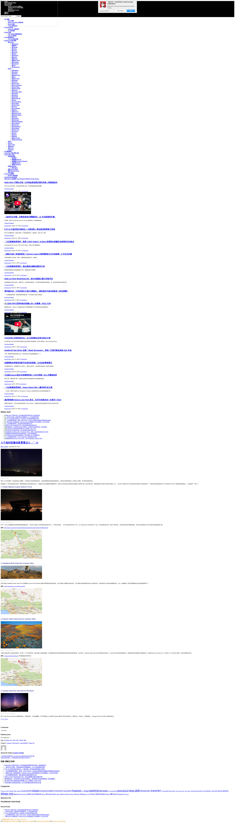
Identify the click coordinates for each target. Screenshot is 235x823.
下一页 (5, 719)
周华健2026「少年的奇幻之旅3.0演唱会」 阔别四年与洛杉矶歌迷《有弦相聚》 (36, 291)
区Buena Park (15, 78)
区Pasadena (15, 118)
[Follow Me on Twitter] (26, 821)
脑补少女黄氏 (4, 446)
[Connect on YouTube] (58, 821)
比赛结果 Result (16, 163)
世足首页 (14, 158)
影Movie (38, 794)
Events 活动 (7, 32)
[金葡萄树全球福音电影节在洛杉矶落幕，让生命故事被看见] (20, 433)
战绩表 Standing (16, 164)
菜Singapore (15, 62)
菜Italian (14, 54)
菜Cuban (14, 49)
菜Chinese (15, 47)
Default (35, 790)
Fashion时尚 (67, 791)
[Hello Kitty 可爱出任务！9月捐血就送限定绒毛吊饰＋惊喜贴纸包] (22, 415)
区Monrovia (15, 111)
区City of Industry (17, 85)
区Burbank (15, 80)
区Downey (14, 90)
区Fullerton (15, 93)
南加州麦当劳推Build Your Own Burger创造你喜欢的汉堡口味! (18, 756)
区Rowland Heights (17, 121)
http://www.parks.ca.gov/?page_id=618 (14, 586)
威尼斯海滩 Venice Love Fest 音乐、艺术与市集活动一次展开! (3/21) (32, 400)
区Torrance (15, 131)
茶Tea (9, 141)
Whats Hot (32, 743)
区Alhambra (15, 70)
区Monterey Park (16, 113)
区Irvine (14, 100)
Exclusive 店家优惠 (13, 29)
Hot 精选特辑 (7, 151)
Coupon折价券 (26, 791)
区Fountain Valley (17, 92)
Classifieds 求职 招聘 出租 (11, 153)
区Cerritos (14, 82)
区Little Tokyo (16, 105)
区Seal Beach (15, 128)
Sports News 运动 (9, 154)
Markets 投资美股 (13, 175)
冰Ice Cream (11, 144)
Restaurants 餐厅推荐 (10, 40)
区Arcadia (14, 73)
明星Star (54, 794)
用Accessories (70, 794)
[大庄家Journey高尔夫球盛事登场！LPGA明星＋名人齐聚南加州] (22, 435)
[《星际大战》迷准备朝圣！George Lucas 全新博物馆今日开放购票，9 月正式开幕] (26, 422)
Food (82, 791)
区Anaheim (15, 72)
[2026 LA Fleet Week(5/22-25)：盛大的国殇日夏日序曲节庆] (20, 425)
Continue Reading (9, 188)
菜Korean (14, 57)
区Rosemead (15, 120)
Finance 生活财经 (9, 174)
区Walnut (14, 136)
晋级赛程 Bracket (16, 159)
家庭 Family (31, 794)
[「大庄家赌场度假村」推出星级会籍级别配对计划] (18, 423)
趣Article (108, 794)
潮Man (58, 794)
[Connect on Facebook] (42, 821)
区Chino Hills (15, 83)
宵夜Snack (11, 146)
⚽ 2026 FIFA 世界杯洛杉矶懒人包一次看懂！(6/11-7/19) (27, 303)
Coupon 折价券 (8, 27)
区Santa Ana (15, 125)
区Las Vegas (15, 103)
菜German (14, 52)
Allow (130, 10)
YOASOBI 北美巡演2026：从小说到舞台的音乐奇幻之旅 (27, 338)
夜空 (17, 740)
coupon (19, 791)
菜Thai (13, 65)
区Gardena (15, 95)
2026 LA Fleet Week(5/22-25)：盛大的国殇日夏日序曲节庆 (28, 279)
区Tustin (14, 133)
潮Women (62, 794)
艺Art (88, 794)
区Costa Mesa (15, 87)
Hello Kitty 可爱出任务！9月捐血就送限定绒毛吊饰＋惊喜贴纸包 (30, 182)
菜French (14, 50)
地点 (11, 740)
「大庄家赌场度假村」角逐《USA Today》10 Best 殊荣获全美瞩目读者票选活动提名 (39, 242)
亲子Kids (92, 794)
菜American (15, 44)
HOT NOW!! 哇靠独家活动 (15, 34)
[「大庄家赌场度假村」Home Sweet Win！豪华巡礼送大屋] (20, 436)
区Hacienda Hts (16, 98)
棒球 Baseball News (13, 171)
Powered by (102, 11)
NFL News (11, 172)
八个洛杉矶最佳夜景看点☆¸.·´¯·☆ (19, 442)
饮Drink (10, 143)
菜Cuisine (11, 42)
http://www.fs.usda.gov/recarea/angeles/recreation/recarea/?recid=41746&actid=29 (26, 527)
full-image (6, 740)
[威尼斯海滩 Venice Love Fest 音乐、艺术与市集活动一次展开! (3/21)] (23, 438)
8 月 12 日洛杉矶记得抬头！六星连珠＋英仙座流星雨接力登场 (29, 229)
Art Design (3, 791)
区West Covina (16, 138)
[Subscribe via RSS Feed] (9, 821)
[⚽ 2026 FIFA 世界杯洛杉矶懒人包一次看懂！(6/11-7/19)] (20, 428)
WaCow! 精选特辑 (222, 791)
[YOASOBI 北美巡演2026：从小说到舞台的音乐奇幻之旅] (20, 430)
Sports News (171, 791)
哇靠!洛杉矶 (6, 819)
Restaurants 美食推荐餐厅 (151, 791)
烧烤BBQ (14, 45)
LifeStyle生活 (15, 743)
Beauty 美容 (13, 791)
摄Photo (43, 794)
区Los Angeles (16, 108)
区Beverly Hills (16, 75)
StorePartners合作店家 (10, 177)
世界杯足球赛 (11, 156)
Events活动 (58, 791)
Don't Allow (120, 10)
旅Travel (48, 794)
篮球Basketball (12, 166)
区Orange (14, 116)
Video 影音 (214, 791)
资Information (100, 794)
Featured (9, 743)
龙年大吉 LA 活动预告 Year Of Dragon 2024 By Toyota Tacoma (21, 179)
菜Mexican (15, 58)
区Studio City (15, 130)
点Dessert (10, 149)
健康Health (16, 794)
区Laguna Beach (16, 101)
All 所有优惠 (11, 30)
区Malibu (14, 110)
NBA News (15, 167)
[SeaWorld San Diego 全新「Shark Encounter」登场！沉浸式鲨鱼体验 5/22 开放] (26, 432)
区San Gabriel (16, 123)
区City (9, 68)
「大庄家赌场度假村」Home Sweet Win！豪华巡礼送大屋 (28, 387)
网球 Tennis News (13, 169)
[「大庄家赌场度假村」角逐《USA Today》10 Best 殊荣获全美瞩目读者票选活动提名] (27, 420)
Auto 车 (7, 791)
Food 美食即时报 (9, 37)
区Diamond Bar (16, 88)
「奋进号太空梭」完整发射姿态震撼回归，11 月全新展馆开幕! (29, 217)
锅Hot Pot (10, 148)
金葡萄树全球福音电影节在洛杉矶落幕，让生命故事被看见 (28, 363)
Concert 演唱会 (12, 35)
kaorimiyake (7, 191)
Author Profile (18, 753)
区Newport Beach (16, 115)
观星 (25, 740)
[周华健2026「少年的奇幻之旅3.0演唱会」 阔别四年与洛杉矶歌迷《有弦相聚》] (25, 427)
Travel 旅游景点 (24, 743)
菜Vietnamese (16, 67)
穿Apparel (77, 794)
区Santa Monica (16, 126)
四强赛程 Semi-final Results (19, 161)
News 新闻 (134, 790)
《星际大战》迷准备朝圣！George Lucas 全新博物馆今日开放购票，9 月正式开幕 (38, 254)
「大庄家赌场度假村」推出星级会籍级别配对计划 (24, 266)
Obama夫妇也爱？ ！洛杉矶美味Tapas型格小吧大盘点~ (15, 757)
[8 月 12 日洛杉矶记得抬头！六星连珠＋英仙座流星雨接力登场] (21, 418)
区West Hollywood (17, 139)
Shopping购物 (165, 791)
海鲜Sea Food (16, 60)
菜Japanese (15, 55)
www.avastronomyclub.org (11, 656)
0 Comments (24, 191)
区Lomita (14, 106)
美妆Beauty (83, 794)
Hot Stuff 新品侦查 (13, 39)
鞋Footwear (126, 794)
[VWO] (107, 11)
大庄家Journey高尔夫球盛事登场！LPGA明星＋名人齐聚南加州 (30, 375)
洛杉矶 (21, 740)
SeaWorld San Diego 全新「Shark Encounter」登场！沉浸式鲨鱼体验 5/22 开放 (38, 350)
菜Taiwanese (15, 63)
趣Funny (113, 794)
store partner (187, 791)
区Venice (14, 134)
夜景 (14, 740)
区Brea (14, 77)
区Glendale (15, 96)
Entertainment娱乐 (46, 791)
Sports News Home (180, 791)
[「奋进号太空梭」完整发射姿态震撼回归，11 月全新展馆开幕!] (21, 417)
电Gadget (120, 794)
